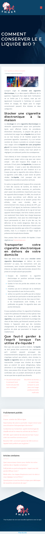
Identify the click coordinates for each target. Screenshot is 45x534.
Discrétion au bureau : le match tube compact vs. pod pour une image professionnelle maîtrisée (31, 386)
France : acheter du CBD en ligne (14, 419)
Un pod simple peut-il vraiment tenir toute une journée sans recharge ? (13, 383)
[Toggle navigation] (41, 7)
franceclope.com (19, 240)
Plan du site (22, 533)
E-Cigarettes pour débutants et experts (15, 71)
